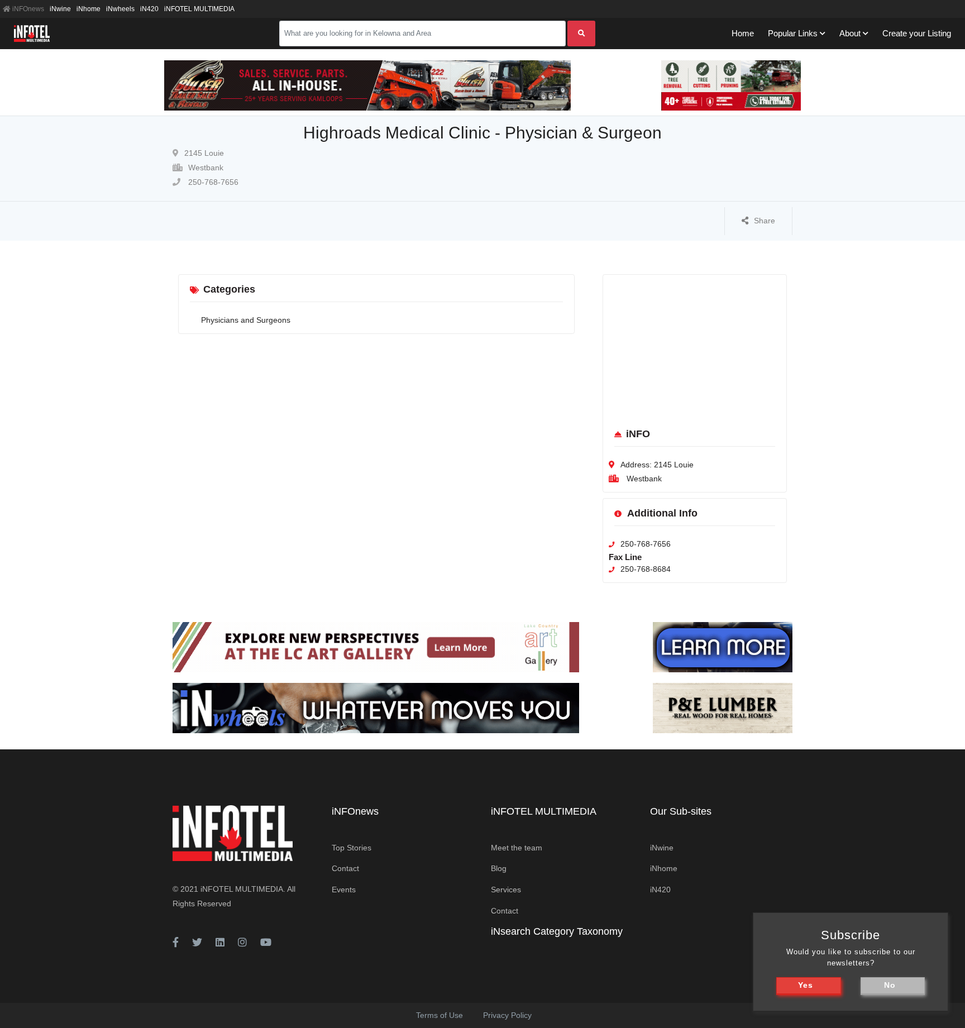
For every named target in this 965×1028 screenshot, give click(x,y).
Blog (499, 868)
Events (344, 889)
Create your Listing (916, 33)
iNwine (60, 9)
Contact (345, 868)
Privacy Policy (507, 1015)
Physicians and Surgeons (245, 319)
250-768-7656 (212, 182)
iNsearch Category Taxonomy (557, 931)
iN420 (149, 9)
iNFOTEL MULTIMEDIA (199, 9)
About (850, 33)
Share (764, 220)
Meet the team (516, 847)
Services (506, 889)
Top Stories (351, 847)
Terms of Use (439, 1015)
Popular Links (793, 33)
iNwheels (120, 9)
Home (743, 33)
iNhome (89, 9)
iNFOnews (27, 9)
